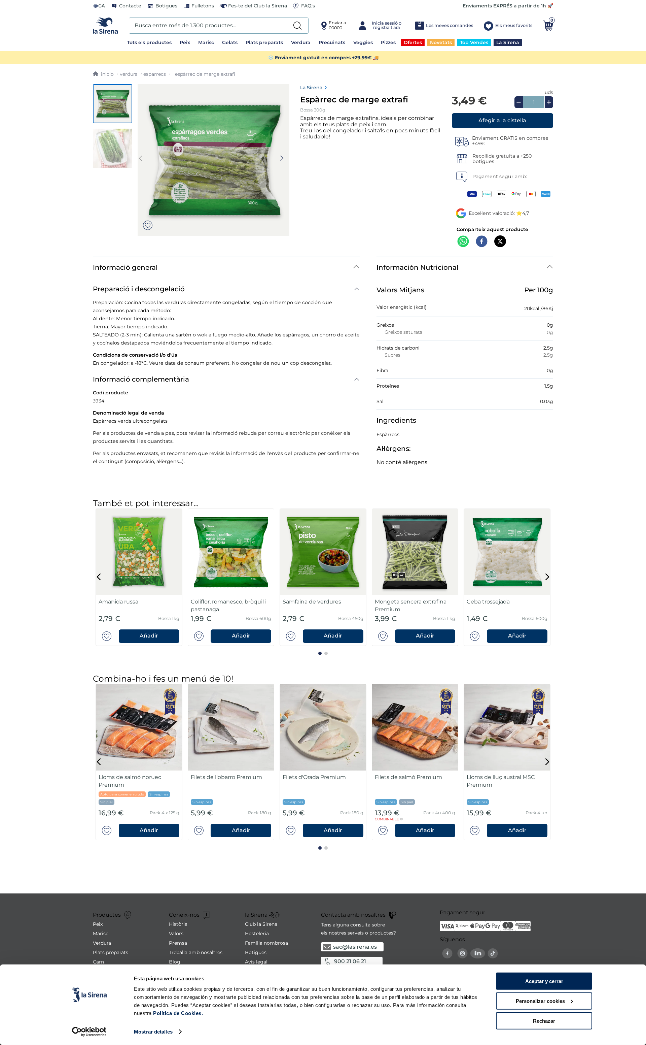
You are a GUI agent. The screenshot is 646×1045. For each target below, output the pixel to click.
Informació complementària (141, 379)
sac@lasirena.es (355, 947)
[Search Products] (297, 26)
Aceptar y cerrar (544, 981)
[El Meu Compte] (380, 25)
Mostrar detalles (153, 1032)
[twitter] (500, 242)
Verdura (129, 74)
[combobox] (219, 26)
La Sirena (311, 88)
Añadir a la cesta (502, 120)
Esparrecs (154, 74)
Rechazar (544, 1020)
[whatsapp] (463, 242)
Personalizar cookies (540, 1001)
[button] (502, 120)
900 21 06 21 (350, 961)
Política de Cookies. (177, 1013)
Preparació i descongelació (139, 289)
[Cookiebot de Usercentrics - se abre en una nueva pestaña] (89, 1032)
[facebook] (482, 242)
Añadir (149, 635)
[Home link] (103, 74)
